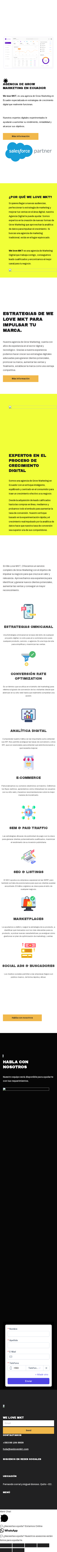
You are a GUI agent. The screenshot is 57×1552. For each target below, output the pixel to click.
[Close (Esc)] (6, 1545)
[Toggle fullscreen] (31, 1545)
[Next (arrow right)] (18, 1550)
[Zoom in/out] (43, 1545)
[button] (20, 136)
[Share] (18, 1545)
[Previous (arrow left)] (6, 1550)
